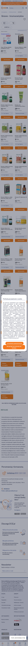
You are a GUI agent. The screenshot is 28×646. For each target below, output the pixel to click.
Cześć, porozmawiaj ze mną (18, 637)
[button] (25, 636)
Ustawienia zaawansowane (14, 343)
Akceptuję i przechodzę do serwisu (14, 347)
